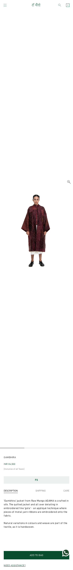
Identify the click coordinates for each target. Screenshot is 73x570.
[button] (5, 5)
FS (36, 480)
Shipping (41, 490)
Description (11, 490)
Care (66, 490)
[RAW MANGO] (36, 5)
